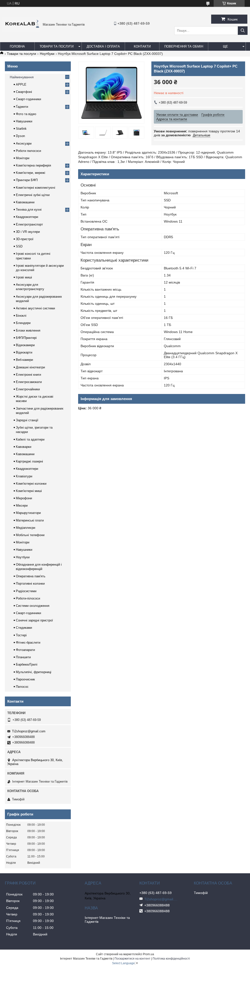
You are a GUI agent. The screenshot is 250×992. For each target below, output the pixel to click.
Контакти (142, 46)
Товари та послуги (56, 46)
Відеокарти (24, 352)
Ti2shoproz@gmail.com (28, 731)
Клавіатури (24, 476)
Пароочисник (25, 679)
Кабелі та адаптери (30, 439)
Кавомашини (25, 202)
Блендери (23, 323)
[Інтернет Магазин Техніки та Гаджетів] (21, 30)
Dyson (20, 136)
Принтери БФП (27, 180)
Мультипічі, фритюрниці (33, 672)
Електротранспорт (29, 224)
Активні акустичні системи (35, 308)
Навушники (24, 121)
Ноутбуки (47, 54)
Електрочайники (28, 389)
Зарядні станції (27, 420)
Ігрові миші (24, 277)
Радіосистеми (26, 591)
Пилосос (22, 686)
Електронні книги (28, 374)
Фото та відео (26, 114)
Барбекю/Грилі (26, 664)
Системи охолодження (32, 606)
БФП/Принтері (26, 338)
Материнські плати (30, 520)
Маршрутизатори (28, 513)
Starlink (21, 128)
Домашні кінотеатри (30, 367)
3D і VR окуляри (28, 232)
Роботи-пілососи (28, 598)
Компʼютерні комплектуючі (35, 187)
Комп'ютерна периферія (33, 165)
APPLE (21, 84)
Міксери (22, 505)
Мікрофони (24, 498)
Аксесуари (23, 143)
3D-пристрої (24, 239)
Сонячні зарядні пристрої (34, 620)
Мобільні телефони (30, 535)
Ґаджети (22, 106)
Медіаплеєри (25, 528)
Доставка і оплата (103, 46)
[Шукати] (243, 30)
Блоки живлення (28, 330)
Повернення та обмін (183, 46)
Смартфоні (24, 92)
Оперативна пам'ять (30, 576)
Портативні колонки (30, 583)
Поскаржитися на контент (132, 958)
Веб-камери (24, 360)
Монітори (22, 158)
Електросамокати (29, 382)
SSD (19, 246)
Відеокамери (25, 345)
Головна (17, 46)
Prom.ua (148, 954)
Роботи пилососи (28, 151)
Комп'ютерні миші (29, 491)
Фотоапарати (25, 650)
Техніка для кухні (29, 209)
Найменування (22, 77)
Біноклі (21, 315)
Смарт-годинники (28, 99)
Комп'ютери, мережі (30, 173)
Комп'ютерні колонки (31, 483)
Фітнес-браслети (28, 642)
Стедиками (24, 627)
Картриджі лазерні (29, 461)
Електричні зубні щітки (33, 195)
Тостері (21, 635)
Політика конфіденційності (171, 958)
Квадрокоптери (27, 217)
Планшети (23, 657)
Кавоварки (23, 447)
